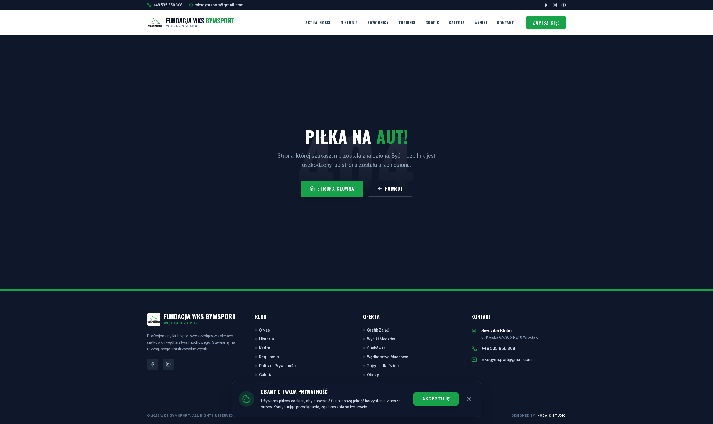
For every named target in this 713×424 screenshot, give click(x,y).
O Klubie (349, 22)
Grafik (432, 22)
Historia (266, 339)
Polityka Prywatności (278, 366)
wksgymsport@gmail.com (506, 359)
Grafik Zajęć (378, 330)
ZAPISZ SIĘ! (546, 22)
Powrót (394, 188)
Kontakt (505, 22)
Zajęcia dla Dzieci (383, 366)
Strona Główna (336, 188)
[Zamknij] (468, 398)
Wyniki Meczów (381, 339)
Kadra (264, 348)
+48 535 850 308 (498, 348)
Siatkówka (376, 348)
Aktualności (318, 22)
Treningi (407, 22)
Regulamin (269, 357)
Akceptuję (436, 398)
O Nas (264, 330)
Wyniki (481, 22)
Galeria (457, 22)
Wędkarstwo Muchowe (387, 357)
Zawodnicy (378, 22)
